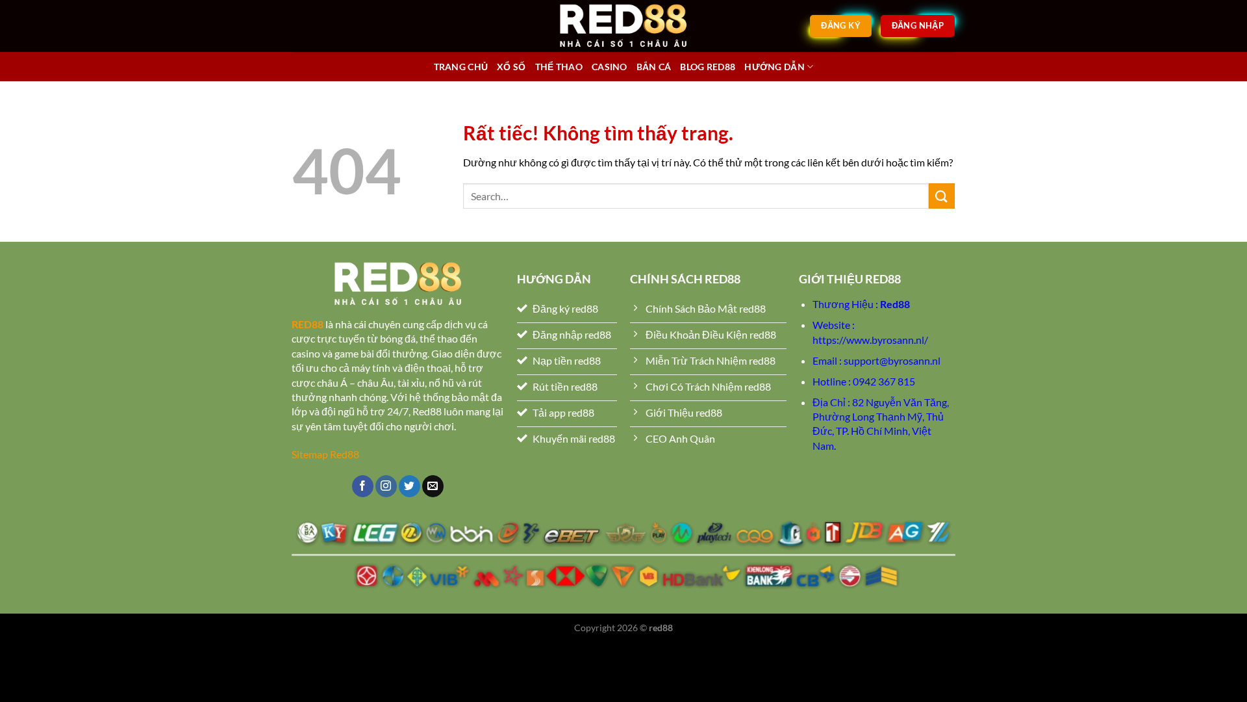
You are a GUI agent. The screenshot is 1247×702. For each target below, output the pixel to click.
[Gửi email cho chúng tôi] (433, 486)
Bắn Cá (654, 66)
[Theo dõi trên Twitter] (409, 486)
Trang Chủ (461, 66)
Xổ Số (511, 66)
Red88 (895, 304)
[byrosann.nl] (623, 26)
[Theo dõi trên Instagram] (386, 486)
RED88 (307, 324)
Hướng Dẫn (774, 66)
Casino (609, 66)
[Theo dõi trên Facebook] (362, 486)
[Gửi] (942, 196)
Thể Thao (559, 66)
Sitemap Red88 (325, 454)
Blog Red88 (707, 66)
